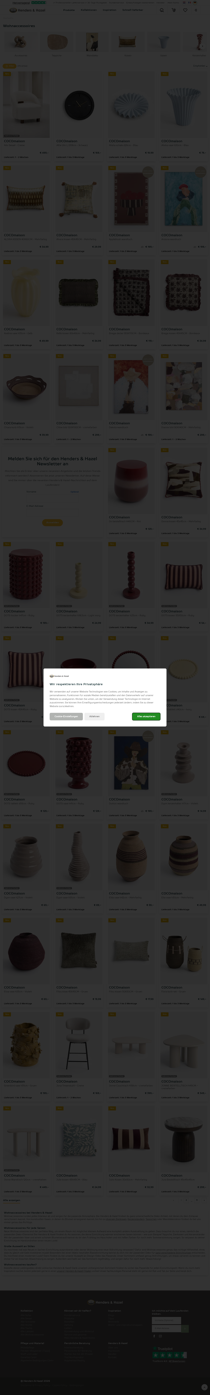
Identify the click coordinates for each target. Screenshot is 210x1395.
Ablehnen (94, 716)
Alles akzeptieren (146, 716)
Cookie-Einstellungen (66, 716)
